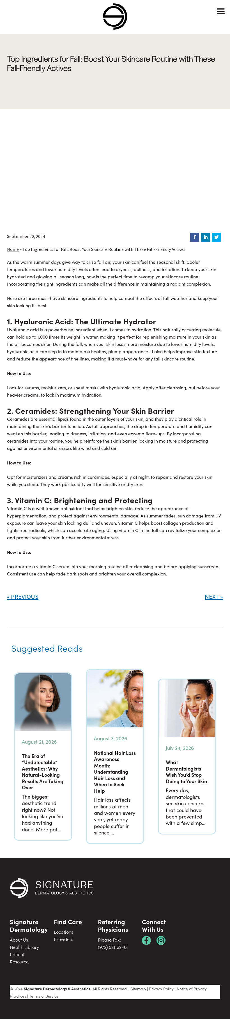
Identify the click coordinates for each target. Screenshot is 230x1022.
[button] (194, 237)
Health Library (24, 947)
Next (212, 596)
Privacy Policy (161, 988)
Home (13, 249)
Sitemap (138, 988)
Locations (63, 932)
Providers (63, 939)
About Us (19, 940)
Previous (24, 596)
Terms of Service (44, 996)
